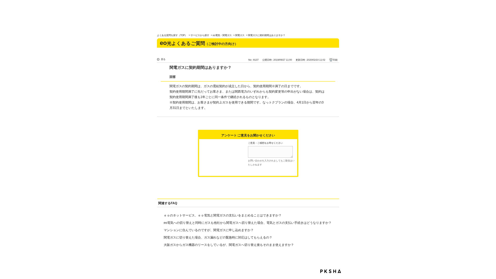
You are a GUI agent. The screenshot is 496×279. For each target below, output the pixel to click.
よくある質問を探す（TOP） (172, 35)
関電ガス (240, 35)
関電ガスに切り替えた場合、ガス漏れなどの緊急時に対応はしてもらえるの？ (218, 237)
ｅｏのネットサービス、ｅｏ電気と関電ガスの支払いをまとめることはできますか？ (223, 215)
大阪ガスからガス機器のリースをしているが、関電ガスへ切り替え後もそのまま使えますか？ (229, 244)
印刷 (335, 60)
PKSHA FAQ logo (330, 271)
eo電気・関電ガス (222, 35)
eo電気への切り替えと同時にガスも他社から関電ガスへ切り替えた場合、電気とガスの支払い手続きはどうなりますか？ (248, 222)
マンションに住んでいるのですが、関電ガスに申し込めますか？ (209, 230)
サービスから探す (200, 35)
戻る (163, 59)
